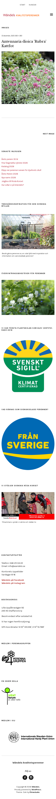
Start (22, 5)
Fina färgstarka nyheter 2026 (15, 163)
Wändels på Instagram (13, 583)
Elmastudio (35, 792)
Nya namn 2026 (9, 177)
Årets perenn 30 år (10, 159)
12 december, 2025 (8, 36)
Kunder (32, 5)
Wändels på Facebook (13, 580)
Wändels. (36, 787)
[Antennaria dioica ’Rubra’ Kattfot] (28, 103)
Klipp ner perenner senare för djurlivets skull (21, 170)
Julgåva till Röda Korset (12, 181)
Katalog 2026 (8, 166)
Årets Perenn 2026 (10, 174)
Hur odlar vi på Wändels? (13, 185)
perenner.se (16, 253)
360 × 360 (18, 36)
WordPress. (37, 789)
